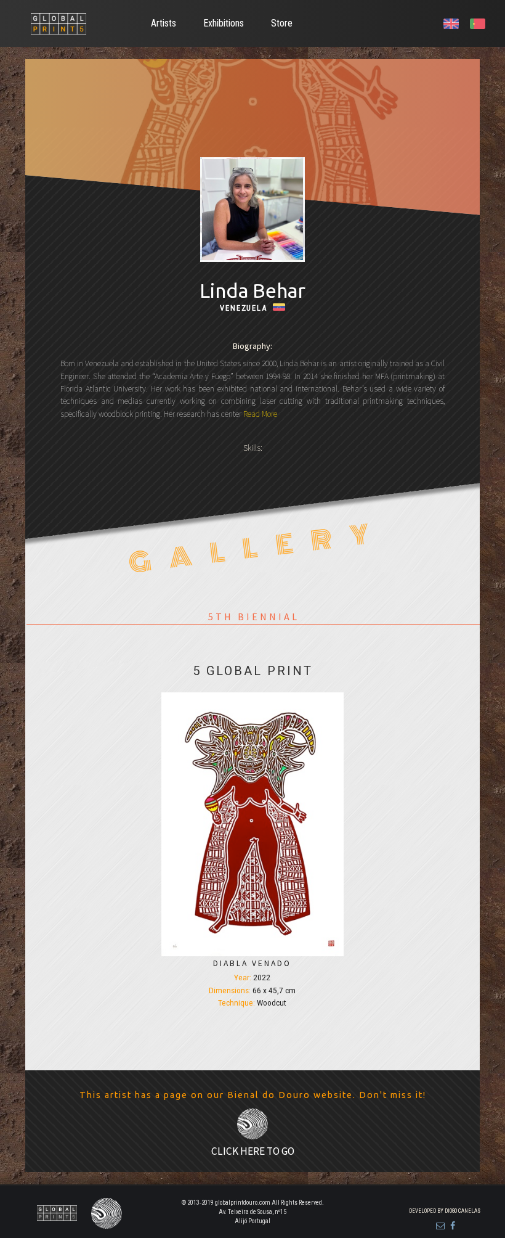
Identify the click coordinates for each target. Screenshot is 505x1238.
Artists (163, 23)
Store (282, 23)
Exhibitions (223, 23)
